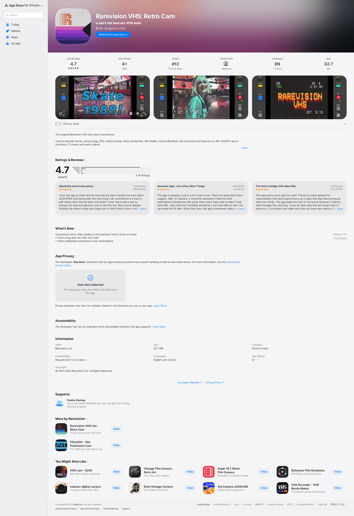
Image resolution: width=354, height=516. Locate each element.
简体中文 (259, 504)
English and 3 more (165, 359)
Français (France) (275, 504)
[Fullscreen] (145, 114)
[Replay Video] (60, 114)
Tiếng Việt (322, 504)
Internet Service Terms (66, 509)
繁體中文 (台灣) (338, 504)
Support (126, 509)
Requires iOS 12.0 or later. (70, 359)
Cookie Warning (110, 509)
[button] (24, 24)
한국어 (290, 504)
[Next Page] (350, 97)
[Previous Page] (51, 97)
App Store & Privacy (89, 509)
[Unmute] (138, 114)
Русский (247, 504)
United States (203, 504)
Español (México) (222, 504)
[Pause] (131, 114)
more (245, 147)
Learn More (160, 305)
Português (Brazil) (305, 504)
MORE (143, 208)
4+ (253, 359)
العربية (236, 504)
